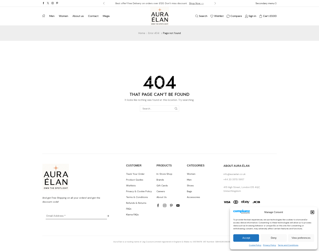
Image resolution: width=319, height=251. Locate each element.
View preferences (301, 237)
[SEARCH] (176, 108)
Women (63, 16)
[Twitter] (48, 3)
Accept (246, 237)
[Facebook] (43, 3)
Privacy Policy (269, 245)
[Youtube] (178, 205)
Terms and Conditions (288, 245)
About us (78, 16)
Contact (93, 16)
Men (51, 16)
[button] (312, 212)
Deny (274, 237)
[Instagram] (53, 3)
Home (141, 33)
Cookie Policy (255, 245)
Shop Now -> (196, 3)
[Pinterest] (57, 3)
